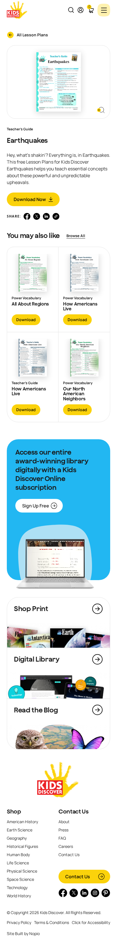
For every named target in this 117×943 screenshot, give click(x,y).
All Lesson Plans (32, 34)
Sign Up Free (35, 506)
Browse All (75, 235)
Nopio (34, 933)
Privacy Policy (19, 922)
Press (63, 830)
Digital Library (37, 659)
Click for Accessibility (91, 922)
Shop (14, 811)
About (64, 821)
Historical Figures (22, 846)
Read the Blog (36, 710)
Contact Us (73, 811)
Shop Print (31, 608)
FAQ (62, 838)
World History (19, 895)
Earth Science (19, 830)
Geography (17, 838)
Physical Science (22, 871)
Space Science (20, 879)
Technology (17, 887)
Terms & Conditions (51, 922)
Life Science (18, 862)
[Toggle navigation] (103, 10)
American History (22, 821)
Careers (65, 846)
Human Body (18, 854)
